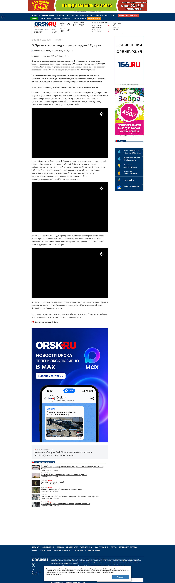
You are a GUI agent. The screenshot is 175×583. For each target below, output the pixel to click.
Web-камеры (86, 15)
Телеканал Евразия (128, 15)
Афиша (42, 18)
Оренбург (115, 27)
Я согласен (120, 577)
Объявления (48, 15)
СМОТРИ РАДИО (101, 15)
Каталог (34, 18)
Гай (113, 25)
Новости (36, 15)
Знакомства (72, 15)
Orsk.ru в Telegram (79, 18)
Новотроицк (116, 23)
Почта (114, 15)
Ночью (62, 30)
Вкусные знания (94, 18)
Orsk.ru (109, 560)
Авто (49, 18)
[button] (102, 114)
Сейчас (62, 24)
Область (115, 29)
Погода (60, 15)
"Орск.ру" (54, 559)
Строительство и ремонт (61, 18)
